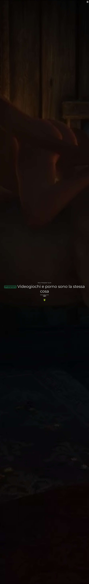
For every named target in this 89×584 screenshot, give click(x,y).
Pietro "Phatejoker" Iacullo (44, 282)
